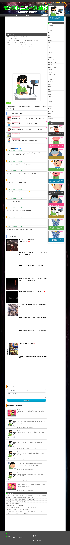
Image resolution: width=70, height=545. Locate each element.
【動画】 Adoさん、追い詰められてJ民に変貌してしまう (16, 42)
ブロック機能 (30, 459)
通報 (38, 459)
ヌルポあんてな (36, 535)
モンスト (30, 448)
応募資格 (27, 480)
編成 (29, 438)
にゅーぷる (35, 537)
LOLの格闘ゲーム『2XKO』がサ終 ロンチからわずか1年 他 (17, 509)
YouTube (26, 459)
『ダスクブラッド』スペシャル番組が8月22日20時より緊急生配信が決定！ (20, 46)
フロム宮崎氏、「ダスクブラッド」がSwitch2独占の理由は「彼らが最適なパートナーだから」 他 (24, 511)
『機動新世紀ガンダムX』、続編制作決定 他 (14, 505)
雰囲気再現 (32, 490)
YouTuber (20, 427)
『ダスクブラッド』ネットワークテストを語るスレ (15, 48)
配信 (31, 438)
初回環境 (29, 427)
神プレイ (31, 480)
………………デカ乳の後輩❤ (11, 38)
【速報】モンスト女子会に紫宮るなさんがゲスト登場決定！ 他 (17, 513)
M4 (25, 480)
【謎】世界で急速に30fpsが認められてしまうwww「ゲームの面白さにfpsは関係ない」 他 (22, 507)
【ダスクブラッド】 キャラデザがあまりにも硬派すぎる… (17, 36)
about (8, 533)
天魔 (32, 427)
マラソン (26, 438)
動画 (35, 448)
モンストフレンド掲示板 (37, 540)
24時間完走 (26, 469)
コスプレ (26, 490)
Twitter (8, 536)
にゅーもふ (35, 536)
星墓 (29, 490)
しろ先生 (26, 448)
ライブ (25, 427)
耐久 (32, 469)
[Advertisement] (26, 25)
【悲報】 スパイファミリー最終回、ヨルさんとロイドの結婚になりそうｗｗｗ (20, 55)
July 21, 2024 (18, 148)
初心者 (33, 448)
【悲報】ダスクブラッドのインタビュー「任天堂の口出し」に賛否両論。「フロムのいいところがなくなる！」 (26, 495)
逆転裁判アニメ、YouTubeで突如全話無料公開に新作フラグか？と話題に (19, 44)
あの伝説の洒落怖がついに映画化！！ (13, 50)
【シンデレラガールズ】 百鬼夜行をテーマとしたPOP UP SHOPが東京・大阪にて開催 (22, 40)
